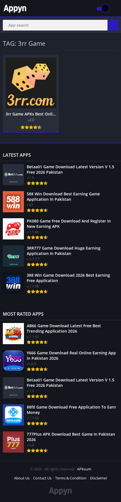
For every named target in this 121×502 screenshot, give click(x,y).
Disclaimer (98, 478)
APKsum (84, 469)
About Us (22, 478)
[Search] (112, 25)
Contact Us (42, 478)
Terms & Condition (70, 478)
